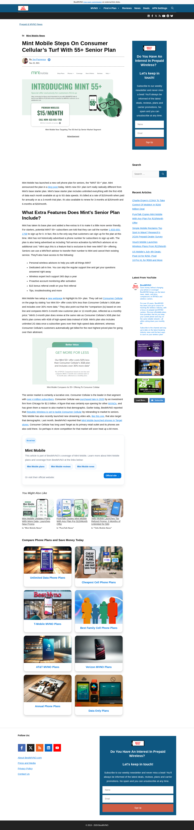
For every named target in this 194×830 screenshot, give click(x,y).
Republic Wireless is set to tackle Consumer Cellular (54, 412)
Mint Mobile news (85, 466)
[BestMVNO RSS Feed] (160, 15)
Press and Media (27, 763)
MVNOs (112, 403)
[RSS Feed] (40, 748)
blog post (53, 187)
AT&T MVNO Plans (47, 667)
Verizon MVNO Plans (99, 667)
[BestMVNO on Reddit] (168, 15)
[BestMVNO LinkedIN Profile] (148, 15)
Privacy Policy (25, 768)
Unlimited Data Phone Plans (47, 577)
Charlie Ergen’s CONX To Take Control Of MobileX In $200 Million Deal (148, 204)
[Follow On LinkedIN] (48, 748)
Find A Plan (110, 8)
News (137, 8)
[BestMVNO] (23, 8)
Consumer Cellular (113, 298)
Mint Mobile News (35, 35)
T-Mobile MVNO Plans (47, 623)
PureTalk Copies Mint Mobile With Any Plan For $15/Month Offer (72, 521)
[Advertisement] (73, 159)
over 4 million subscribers (40, 399)
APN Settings (159, 8)
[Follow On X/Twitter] (31, 748)
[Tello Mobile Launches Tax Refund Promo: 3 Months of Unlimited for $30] (107, 508)
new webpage (55, 298)
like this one (98, 416)
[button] (172, 8)
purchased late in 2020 (92, 399)
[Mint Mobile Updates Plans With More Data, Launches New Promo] (38, 508)
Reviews (127, 8)
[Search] (163, 174)
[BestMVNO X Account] (156, 15)
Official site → (112, 475)
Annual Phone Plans (47, 706)
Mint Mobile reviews (61, 466)
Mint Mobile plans (35, 466)
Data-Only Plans (99, 710)
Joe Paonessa (39, 59)
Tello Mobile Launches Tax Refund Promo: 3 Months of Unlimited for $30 (105, 521)
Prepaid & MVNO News (30, 24)
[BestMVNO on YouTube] (164, 15)
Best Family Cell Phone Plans (98, 627)
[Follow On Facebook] (22, 748)
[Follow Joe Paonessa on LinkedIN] (49, 59)
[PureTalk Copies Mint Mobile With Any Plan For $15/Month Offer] (73, 508)
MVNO (94, 8)
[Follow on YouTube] (57, 748)
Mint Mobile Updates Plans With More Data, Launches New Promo (36, 521)
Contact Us (24, 774)
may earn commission (92, 2)
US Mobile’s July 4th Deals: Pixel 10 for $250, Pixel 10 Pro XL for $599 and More (147, 256)
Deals (146, 8)
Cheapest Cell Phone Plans (99, 582)
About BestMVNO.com (30, 757)
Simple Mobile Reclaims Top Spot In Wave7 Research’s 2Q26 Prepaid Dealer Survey (147, 232)
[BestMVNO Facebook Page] (152, 15)
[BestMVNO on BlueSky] (172, 15)
